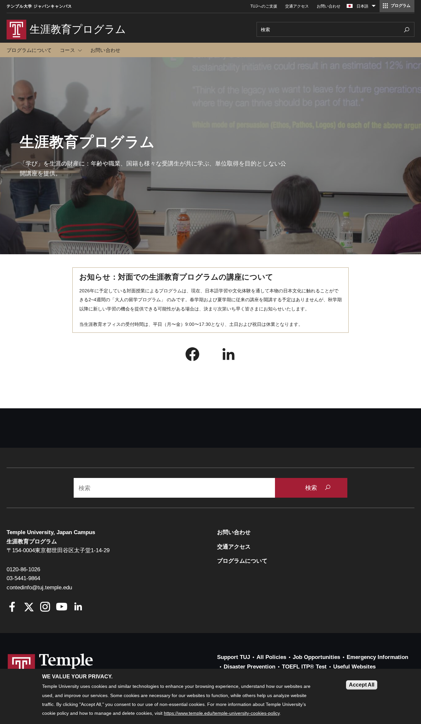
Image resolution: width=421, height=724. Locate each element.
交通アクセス (297, 6)
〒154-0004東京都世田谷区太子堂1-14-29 (58, 550)
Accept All (361, 685)
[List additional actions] (374, 7)
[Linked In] (78, 607)
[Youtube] (61, 607)
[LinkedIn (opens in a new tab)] (228, 356)
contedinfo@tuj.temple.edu (39, 587)
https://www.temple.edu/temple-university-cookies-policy (222, 713)
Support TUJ (233, 657)
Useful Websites (354, 667)
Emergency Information (377, 657)
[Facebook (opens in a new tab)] (192, 356)
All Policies (271, 657)
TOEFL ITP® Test (304, 667)
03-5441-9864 (23, 578)
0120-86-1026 (23, 569)
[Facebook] (12, 607)
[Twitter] (29, 607)
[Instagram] (45, 607)
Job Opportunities (316, 657)
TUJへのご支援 (263, 6)
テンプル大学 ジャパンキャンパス (39, 6)
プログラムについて (29, 50)
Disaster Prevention (249, 667)
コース (67, 50)
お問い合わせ (328, 6)
